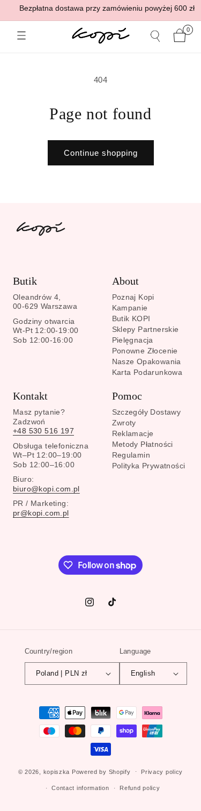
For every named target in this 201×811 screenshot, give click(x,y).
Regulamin (131, 455)
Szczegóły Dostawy (146, 412)
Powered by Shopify (101, 771)
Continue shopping (101, 152)
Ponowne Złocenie (145, 350)
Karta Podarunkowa (147, 372)
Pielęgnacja (132, 340)
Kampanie (130, 307)
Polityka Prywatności (148, 465)
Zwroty (124, 422)
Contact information (80, 788)
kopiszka (56, 771)
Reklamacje (133, 433)
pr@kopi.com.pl (41, 513)
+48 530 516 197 (43, 430)
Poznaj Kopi (133, 297)
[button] (21, 35)
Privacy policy (162, 772)
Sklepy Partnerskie (145, 329)
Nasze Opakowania (146, 361)
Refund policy (140, 788)
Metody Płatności (142, 444)
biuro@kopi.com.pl (46, 488)
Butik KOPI (131, 318)
